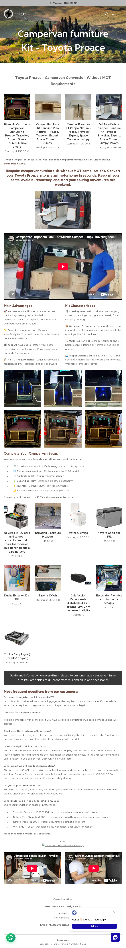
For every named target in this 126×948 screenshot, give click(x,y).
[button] (106, 14)
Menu (119, 14)
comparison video (14, 163)
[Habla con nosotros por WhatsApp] (11, 937)
